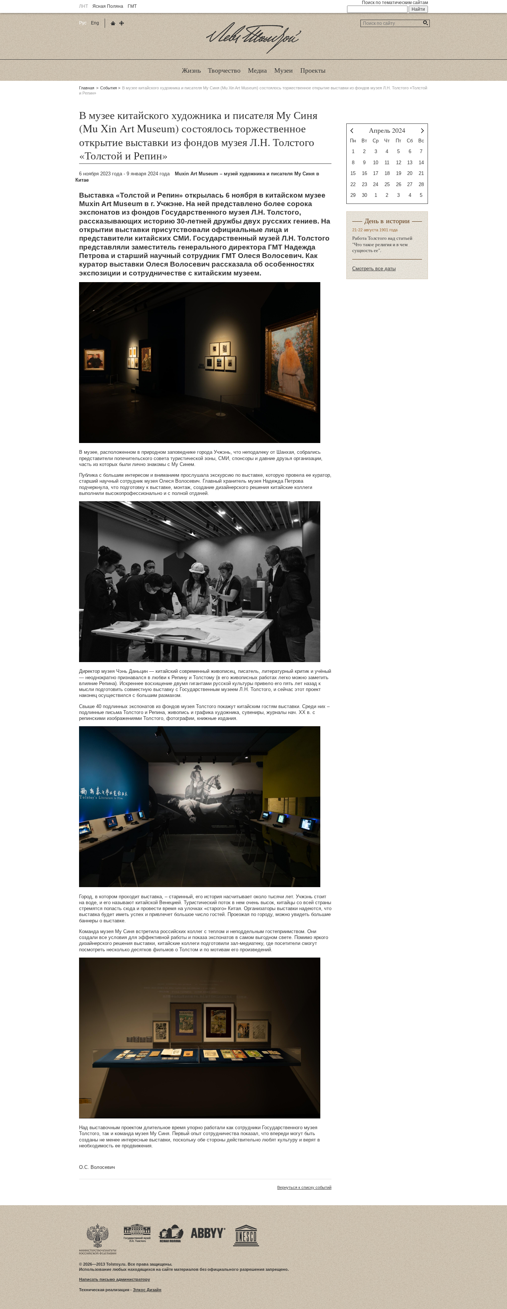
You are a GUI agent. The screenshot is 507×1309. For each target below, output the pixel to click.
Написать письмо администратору (114, 1279)
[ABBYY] (208, 1226)
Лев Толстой (253, 53)
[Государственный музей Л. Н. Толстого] (137, 1226)
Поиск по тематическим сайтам (395, 2)
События (108, 88)
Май (422, 130)
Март (351, 130)
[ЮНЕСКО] (246, 1226)
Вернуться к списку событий (304, 1187)
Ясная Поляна (107, 6)
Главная (86, 88)
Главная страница (113, 23)
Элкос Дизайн (147, 1289)
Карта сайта (121, 23)
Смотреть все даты (374, 268)
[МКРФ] (97, 1226)
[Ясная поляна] (170, 1226)
